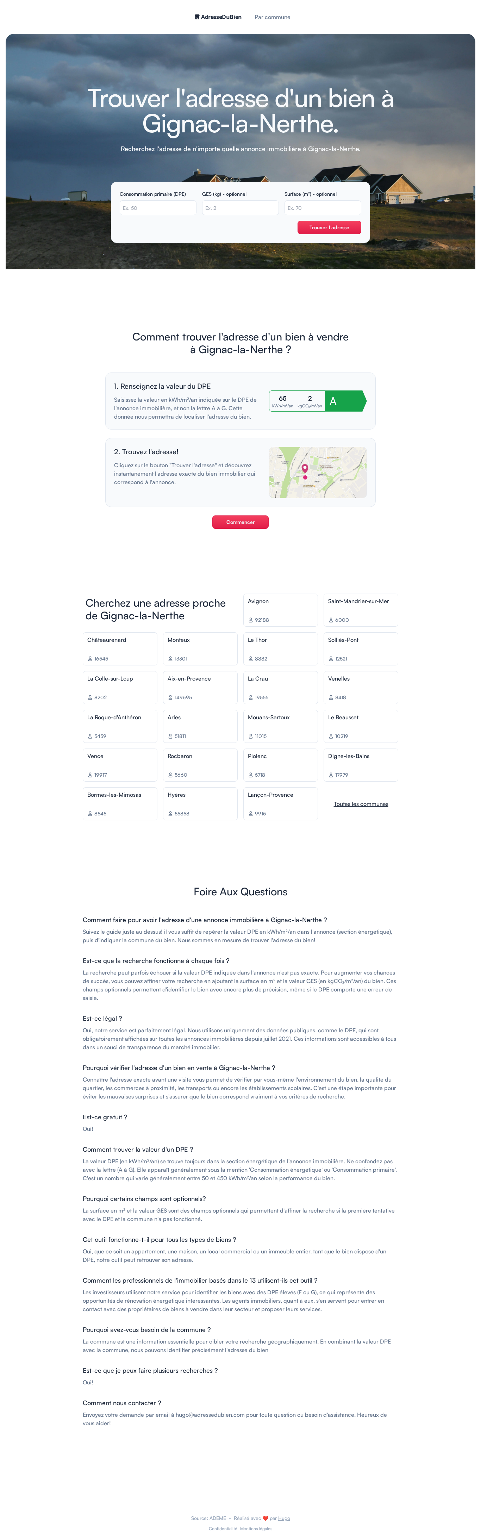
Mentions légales (256, 1528)
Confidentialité (223, 1528)
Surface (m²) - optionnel (311, 194)
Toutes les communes (361, 803)
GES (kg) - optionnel (224, 194)
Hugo (284, 1518)
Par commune (273, 16)
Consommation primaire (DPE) (153, 194)
